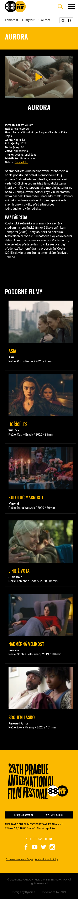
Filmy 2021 (29, 20)
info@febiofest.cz (23, 815)
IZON (63, 892)
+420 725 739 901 (54, 815)
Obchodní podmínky (46, 859)
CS (63, 20)
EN (69, 20)
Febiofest (11, 20)
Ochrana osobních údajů (19, 859)
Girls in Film (21, 162)
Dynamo (30, 892)
